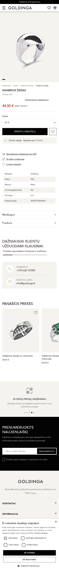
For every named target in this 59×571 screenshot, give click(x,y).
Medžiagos (8, 215)
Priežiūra (7, 223)
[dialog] (29, 545)
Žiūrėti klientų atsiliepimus (37, 99)
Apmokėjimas (18, 251)
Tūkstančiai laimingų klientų (29, 2)
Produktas (7, 251)
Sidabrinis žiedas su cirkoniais (17, 355)
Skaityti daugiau (41, 533)
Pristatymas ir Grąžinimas (35, 251)
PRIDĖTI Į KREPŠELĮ (25, 131)
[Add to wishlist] (52, 131)
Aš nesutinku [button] (29, 559)
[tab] (29, 215)
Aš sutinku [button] (29, 553)
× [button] (56, 522)
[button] (29, 566)
